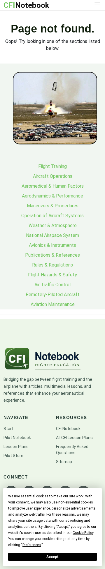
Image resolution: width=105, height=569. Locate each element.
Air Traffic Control (52, 284)
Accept (52, 557)
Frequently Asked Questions (72, 449)
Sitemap (64, 461)
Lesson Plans (16, 446)
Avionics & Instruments (52, 245)
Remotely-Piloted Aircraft (53, 294)
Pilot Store (13, 455)
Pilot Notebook (17, 437)
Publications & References (52, 255)
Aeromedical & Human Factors (53, 186)
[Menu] (97, 5)
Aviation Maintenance (53, 304)
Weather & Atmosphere (53, 225)
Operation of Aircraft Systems (52, 215)
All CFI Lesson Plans (74, 437)
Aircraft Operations (52, 176)
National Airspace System (52, 235)
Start (8, 428)
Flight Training (52, 166)
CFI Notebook (68, 428)
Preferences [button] (31, 545)
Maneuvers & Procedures (52, 206)
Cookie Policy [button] (83, 533)
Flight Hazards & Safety (52, 275)
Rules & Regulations (52, 265)
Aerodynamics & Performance (52, 196)
